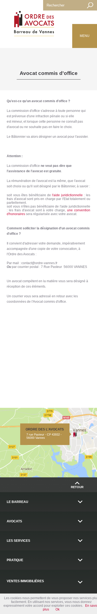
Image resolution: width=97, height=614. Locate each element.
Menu (84, 36)
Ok (58, 609)
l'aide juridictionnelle (67, 195)
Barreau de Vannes (33, 24)
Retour (77, 487)
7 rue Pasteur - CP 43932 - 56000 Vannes (45, 433)
